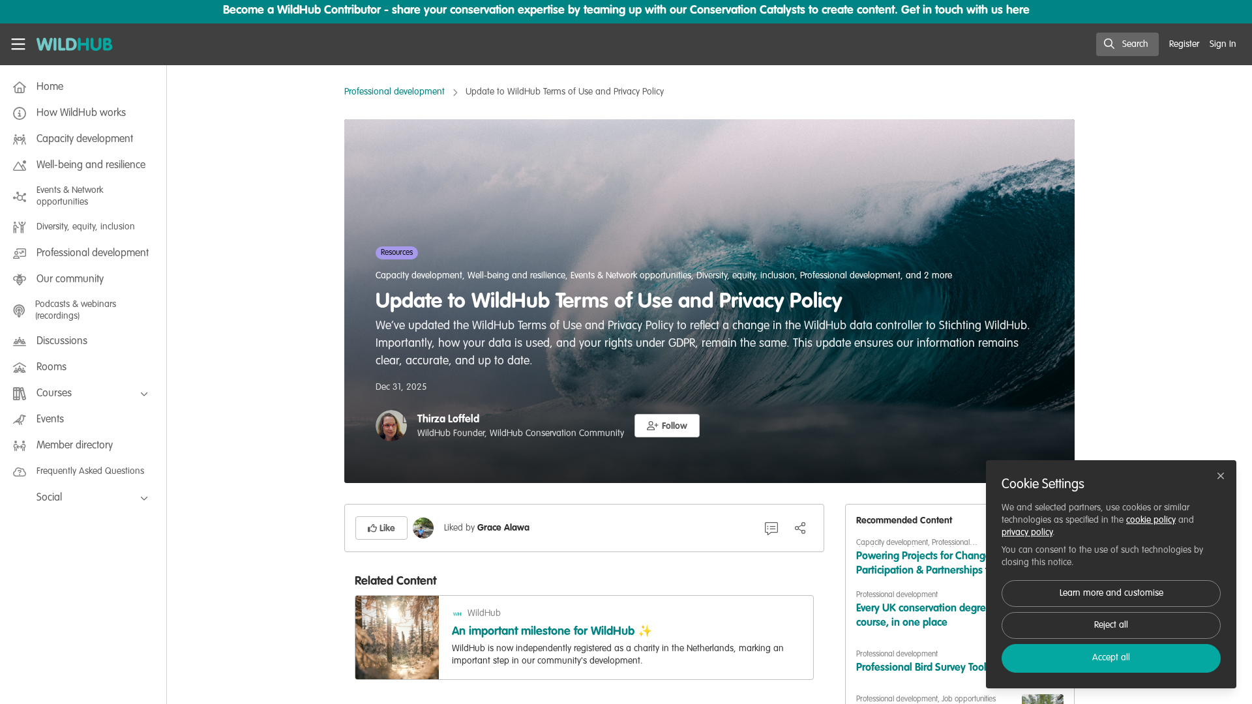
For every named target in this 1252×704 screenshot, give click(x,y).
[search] (1127, 44)
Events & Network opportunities (631, 275)
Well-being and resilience (516, 275)
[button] (667, 425)
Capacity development (419, 275)
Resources (397, 253)
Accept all (1111, 657)
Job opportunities (969, 699)
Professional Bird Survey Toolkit (927, 668)
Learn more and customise (1111, 593)
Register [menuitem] (1184, 44)
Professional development (394, 91)
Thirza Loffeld (448, 420)
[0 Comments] (771, 528)
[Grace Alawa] (423, 528)
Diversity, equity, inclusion (745, 275)
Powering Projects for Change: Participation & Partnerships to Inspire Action (925, 564)
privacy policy (1027, 532)
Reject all (1111, 625)
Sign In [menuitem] (1223, 44)
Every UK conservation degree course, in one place (924, 616)
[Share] (800, 528)
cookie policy (1151, 520)
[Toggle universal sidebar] (18, 44)
